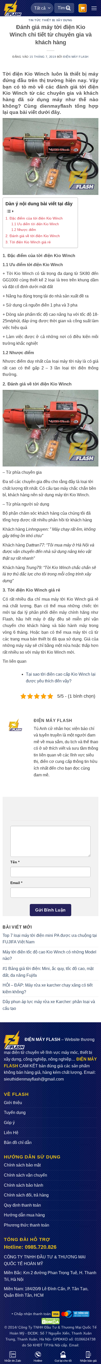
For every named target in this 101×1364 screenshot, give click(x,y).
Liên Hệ (11, 1132)
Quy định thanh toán (22, 1205)
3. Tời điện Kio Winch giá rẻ (28, 242)
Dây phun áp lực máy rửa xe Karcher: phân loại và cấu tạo (49, 1005)
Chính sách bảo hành (23, 1185)
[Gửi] (68, 8)
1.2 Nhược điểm (23, 230)
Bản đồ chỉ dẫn (18, 1142)
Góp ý (9, 1122)
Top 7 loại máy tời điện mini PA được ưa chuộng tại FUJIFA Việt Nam (50, 938)
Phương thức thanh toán (26, 1225)
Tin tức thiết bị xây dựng (50, 20)
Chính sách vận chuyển (25, 1175)
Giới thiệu (13, 1102)
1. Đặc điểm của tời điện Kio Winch (34, 218)
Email (16, 883)
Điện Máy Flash (76, 56)
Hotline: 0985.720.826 (30, 1247)
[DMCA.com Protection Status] (50, 1321)
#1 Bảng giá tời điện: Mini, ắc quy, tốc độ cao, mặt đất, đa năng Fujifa (48, 972)
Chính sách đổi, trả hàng (26, 1195)
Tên (14, 862)
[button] (82, 8)
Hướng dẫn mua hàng (24, 1215)
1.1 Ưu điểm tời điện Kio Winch (35, 224)
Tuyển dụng (15, 1112)
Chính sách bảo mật (22, 1165)
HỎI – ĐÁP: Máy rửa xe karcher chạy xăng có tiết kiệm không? (47, 988)
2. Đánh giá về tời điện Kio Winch (32, 236)
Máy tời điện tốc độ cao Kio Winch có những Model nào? (49, 955)
